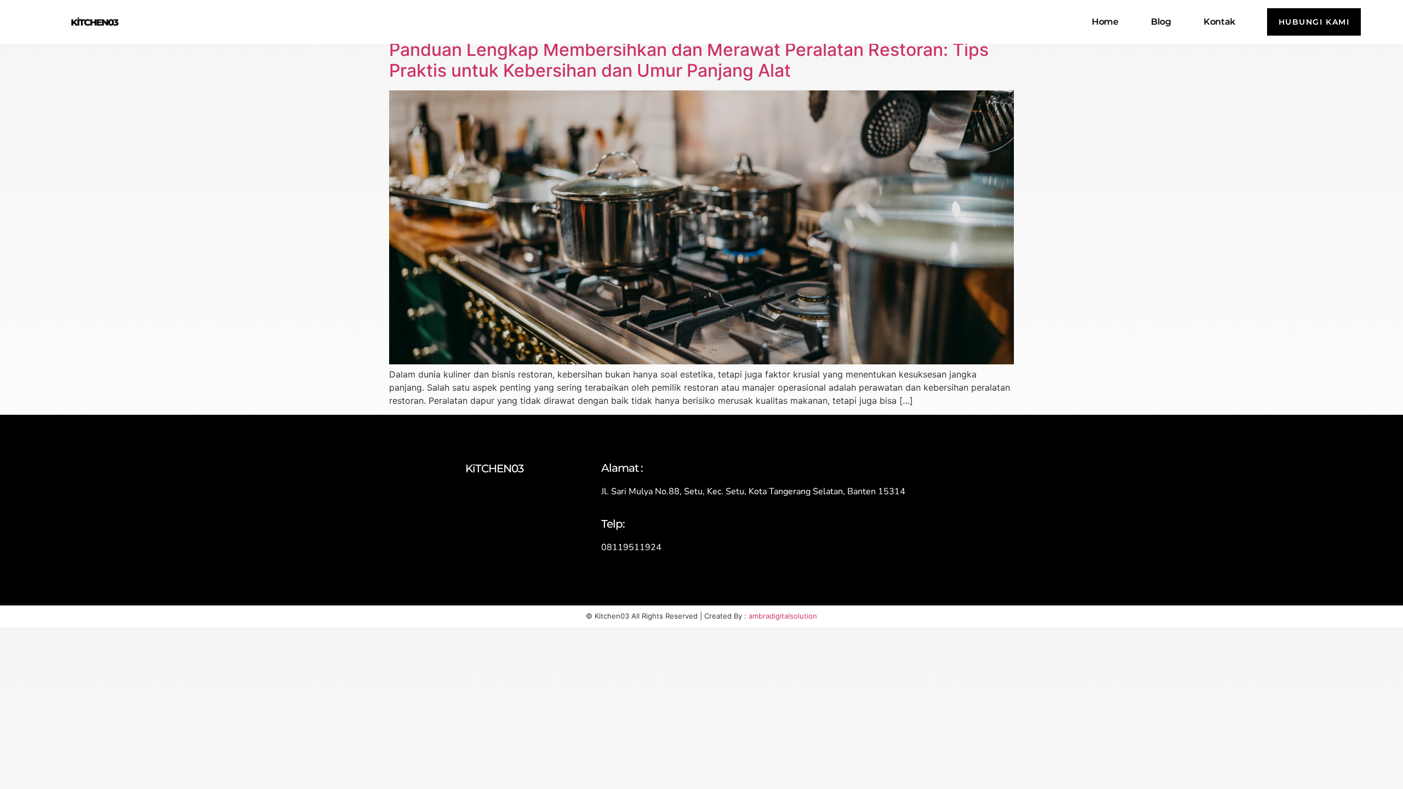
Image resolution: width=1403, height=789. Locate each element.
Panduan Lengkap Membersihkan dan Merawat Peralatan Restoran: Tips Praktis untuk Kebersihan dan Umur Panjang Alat (689, 60)
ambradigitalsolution (783, 615)
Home (1105, 21)
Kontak (1219, 21)
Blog (1161, 21)
